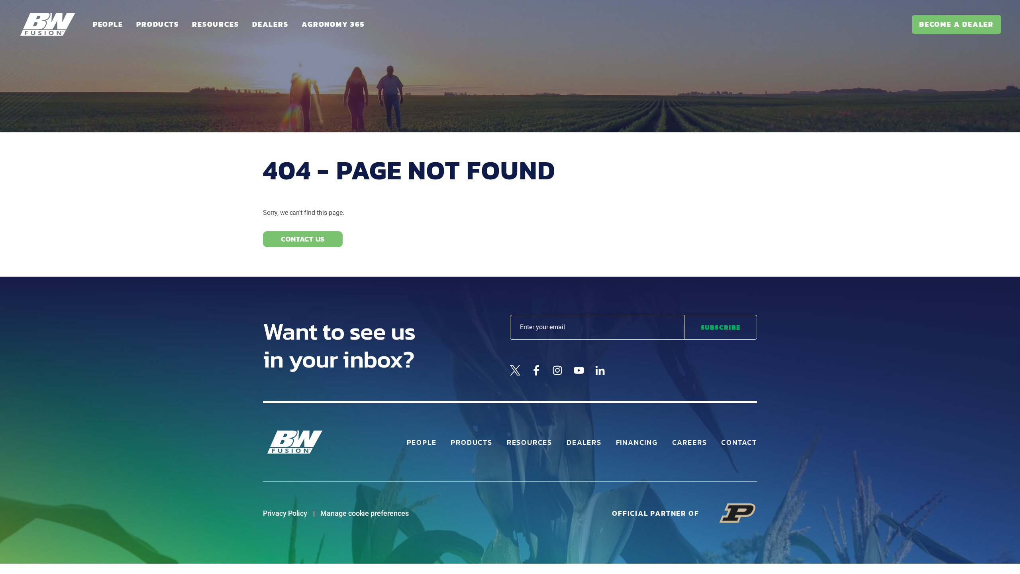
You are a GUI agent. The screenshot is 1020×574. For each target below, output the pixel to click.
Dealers (270, 24)
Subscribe (721, 327)
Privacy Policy (285, 513)
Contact (739, 442)
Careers (689, 442)
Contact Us (303, 239)
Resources (215, 24)
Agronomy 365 (333, 24)
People (108, 24)
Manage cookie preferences (364, 513)
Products (157, 24)
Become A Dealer (956, 24)
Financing (637, 442)
